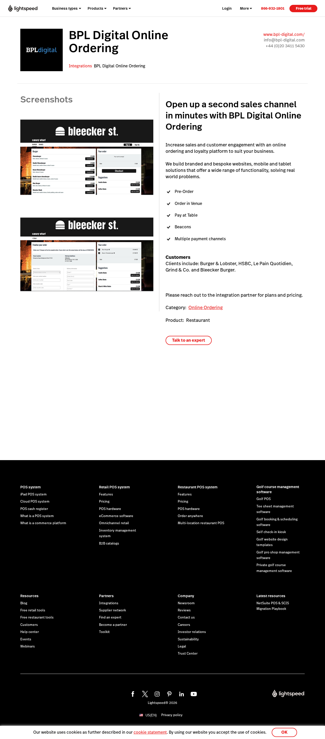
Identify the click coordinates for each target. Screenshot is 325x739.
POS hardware (110, 509)
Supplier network (112, 610)
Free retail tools (32, 610)
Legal (182, 646)
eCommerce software (116, 516)
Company (186, 595)
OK (284, 732)
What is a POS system (37, 516)
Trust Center (188, 653)
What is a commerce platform (43, 523)
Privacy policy (172, 715)
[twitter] (144, 693)
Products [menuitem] (95, 8)
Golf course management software (277, 489)
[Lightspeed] (23, 8)
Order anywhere (190, 516)
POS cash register (34, 509)
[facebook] (132, 693)
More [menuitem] (244, 8)
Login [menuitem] (227, 8)
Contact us (186, 617)
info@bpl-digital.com (284, 40)
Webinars (27, 646)
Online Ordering (205, 307)
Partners (106, 595)
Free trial (303, 8)
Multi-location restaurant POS (201, 523)
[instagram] (156, 693)
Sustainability (188, 639)
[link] (272, 8)
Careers (184, 625)
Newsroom (186, 603)
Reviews (184, 610)
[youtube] (193, 693)
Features (106, 494)
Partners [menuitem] (120, 8)
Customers (29, 625)
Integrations (80, 66)
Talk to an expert (188, 340)
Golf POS (263, 499)
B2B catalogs (109, 543)
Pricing (104, 501)
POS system (30, 487)
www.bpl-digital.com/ (284, 34)
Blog (23, 603)
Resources (29, 595)
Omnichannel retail (114, 523)
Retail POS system (114, 487)
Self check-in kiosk (271, 532)
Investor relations (192, 632)
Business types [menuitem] (65, 8)
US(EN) (151, 715)
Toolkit (104, 632)
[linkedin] (180, 693)
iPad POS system (33, 494)
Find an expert (110, 617)
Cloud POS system (35, 501)
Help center (29, 632)
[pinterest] (168, 693)
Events (25, 639)
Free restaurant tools (37, 617)
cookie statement (150, 732)
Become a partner (113, 625)
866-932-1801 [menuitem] (272, 8)
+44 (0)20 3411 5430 (285, 46)
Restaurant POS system (198, 487)
